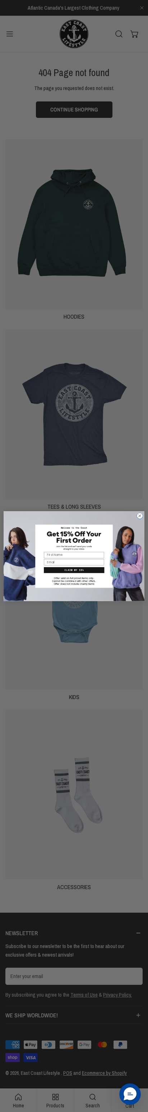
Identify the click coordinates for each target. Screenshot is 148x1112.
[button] (74, 570)
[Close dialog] (140, 516)
